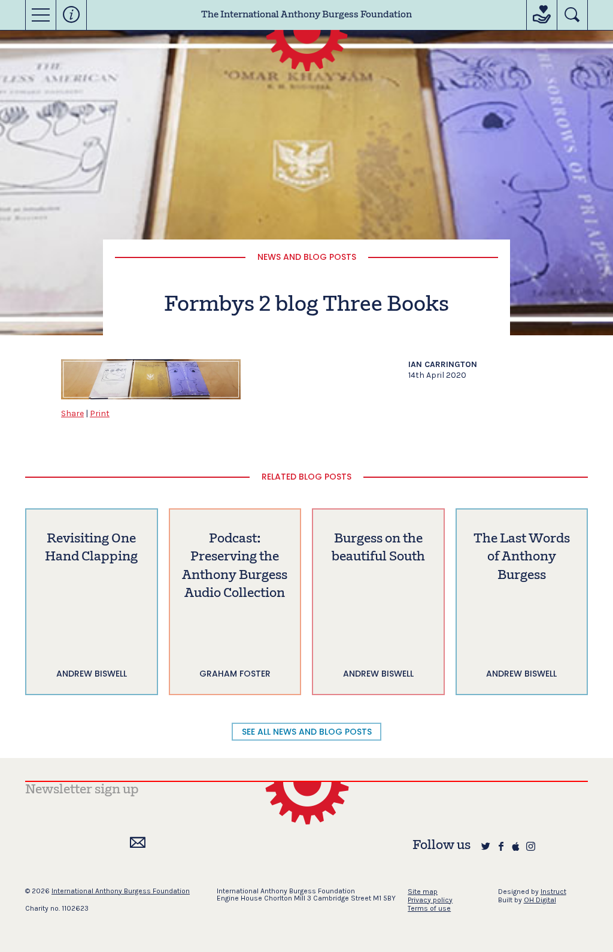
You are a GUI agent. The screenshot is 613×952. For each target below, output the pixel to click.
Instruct (553, 891)
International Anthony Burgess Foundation (120, 891)
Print (100, 413)
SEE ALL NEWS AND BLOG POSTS (307, 732)
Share (72, 413)
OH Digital (540, 900)
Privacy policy (430, 900)
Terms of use (429, 908)
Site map (423, 891)
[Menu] (41, 15)
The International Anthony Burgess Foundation (306, 15)
